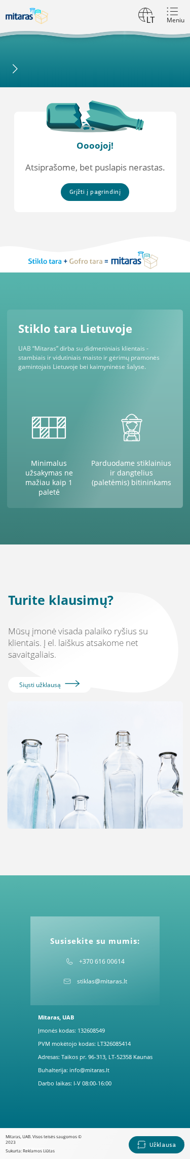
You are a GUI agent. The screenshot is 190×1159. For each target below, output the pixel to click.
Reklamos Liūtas (39, 1150)
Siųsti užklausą (40, 684)
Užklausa (162, 1144)
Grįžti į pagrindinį (95, 191)
